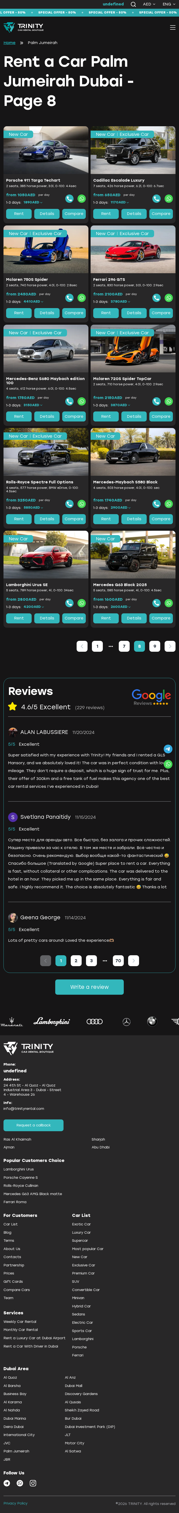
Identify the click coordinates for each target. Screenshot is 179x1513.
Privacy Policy (15, 1503)
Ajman (8, 1147)
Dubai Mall (73, 1386)
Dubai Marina (14, 1418)
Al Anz (70, 1377)
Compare (74, 213)
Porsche (79, 1347)
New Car (79, 1257)
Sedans (78, 1314)
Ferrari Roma (14, 1202)
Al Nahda (11, 1410)
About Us (11, 1249)
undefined (113, 4)
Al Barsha (12, 1386)
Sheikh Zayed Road (82, 1410)
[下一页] (170, 646)
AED (147, 4)
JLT (68, 1435)
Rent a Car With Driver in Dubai (30, 1346)
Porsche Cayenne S (20, 1177)
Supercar (80, 1240)
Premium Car (83, 1273)
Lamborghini (82, 1339)
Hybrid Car (81, 1306)
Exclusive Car (83, 1265)
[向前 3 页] (110, 646)
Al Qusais (73, 1402)
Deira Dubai (13, 1427)
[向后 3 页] (104, 961)
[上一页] (82, 646)
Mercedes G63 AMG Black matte (32, 1194)
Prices (8, 1273)
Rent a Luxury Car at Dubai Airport (34, 1338)
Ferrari (77, 1355)
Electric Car (82, 1322)
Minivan (78, 1298)
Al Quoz (10, 1377)
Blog (7, 1232)
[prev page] (110, 646)
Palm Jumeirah (16, 1451)
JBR (6, 1459)
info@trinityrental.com (23, 1109)
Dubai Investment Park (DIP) (90, 1427)
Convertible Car (86, 1290)
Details (47, 213)
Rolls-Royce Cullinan (20, 1186)
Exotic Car (81, 1224)
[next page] (104, 961)
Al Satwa (73, 1451)
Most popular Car (87, 1249)
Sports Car (82, 1331)
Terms (8, 1240)
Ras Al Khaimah (17, 1139)
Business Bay (14, 1394)
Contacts (12, 1257)
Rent (19, 213)
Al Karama (12, 1402)
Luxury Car (81, 1232)
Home (9, 43)
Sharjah (98, 1139)
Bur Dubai (73, 1418)
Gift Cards (13, 1281)
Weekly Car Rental (19, 1322)
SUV (75, 1281)
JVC (6, 1443)
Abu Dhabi (101, 1147)
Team (8, 1298)
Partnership (13, 1265)
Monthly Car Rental (20, 1330)
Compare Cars (16, 1290)
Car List (10, 1224)
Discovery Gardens (81, 1394)
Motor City (74, 1443)
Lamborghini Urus (18, 1169)
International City (19, 1435)
